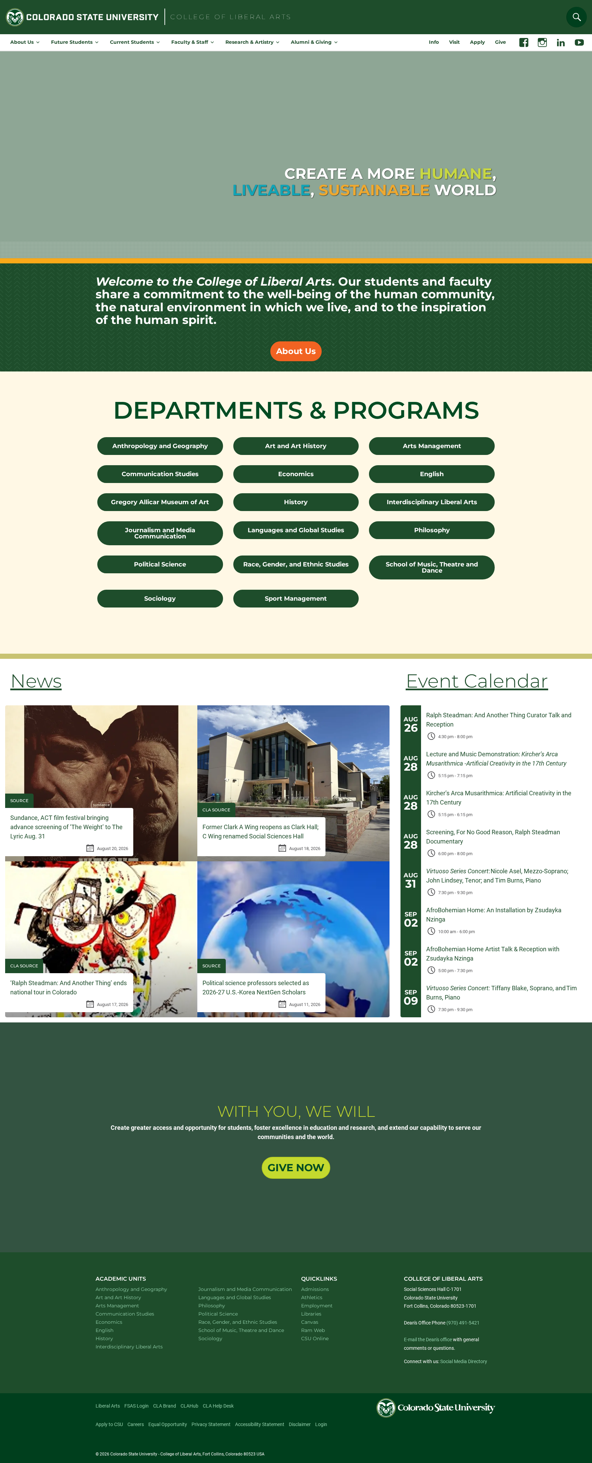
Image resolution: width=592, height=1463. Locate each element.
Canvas (309, 1322)
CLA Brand (164, 1406)
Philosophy (432, 530)
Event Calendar (477, 681)
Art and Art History (295, 446)
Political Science (160, 564)
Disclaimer (300, 1424)
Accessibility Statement (259, 1424)
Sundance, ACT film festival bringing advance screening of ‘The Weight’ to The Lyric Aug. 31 (66, 827)
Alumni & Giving (311, 42)
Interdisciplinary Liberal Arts (432, 502)
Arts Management (432, 446)
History (296, 502)
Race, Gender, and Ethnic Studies (296, 564)
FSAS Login (136, 1406)
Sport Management (296, 598)
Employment (317, 1306)
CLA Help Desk (218, 1406)
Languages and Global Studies (296, 530)
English (432, 474)
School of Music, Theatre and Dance (432, 567)
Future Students (71, 42)
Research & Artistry (249, 42)
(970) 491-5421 (463, 1322)
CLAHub (189, 1406)
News (36, 681)
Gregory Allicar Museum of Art (160, 502)
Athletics (311, 1297)
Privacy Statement (211, 1424)
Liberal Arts (108, 1406)
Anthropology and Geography (160, 446)
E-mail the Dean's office (428, 1339)
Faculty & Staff (189, 42)
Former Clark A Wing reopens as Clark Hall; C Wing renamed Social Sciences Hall (260, 831)
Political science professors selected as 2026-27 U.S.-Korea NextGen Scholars (255, 987)
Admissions (315, 1289)
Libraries (311, 1314)
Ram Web (313, 1330)
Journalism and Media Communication (160, 533)
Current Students (132, 42)
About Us (22, 42)
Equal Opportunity (167, 1424)
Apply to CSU (109, 1424)
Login (321, 1424)
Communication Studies (160, 474)
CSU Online (315, 1338)
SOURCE (19, 801)
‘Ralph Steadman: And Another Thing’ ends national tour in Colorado (68, 987)
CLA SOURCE (216, 810)
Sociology (160, 598)
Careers (135, 1424)
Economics (296, 474)
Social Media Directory (463, 1361)
